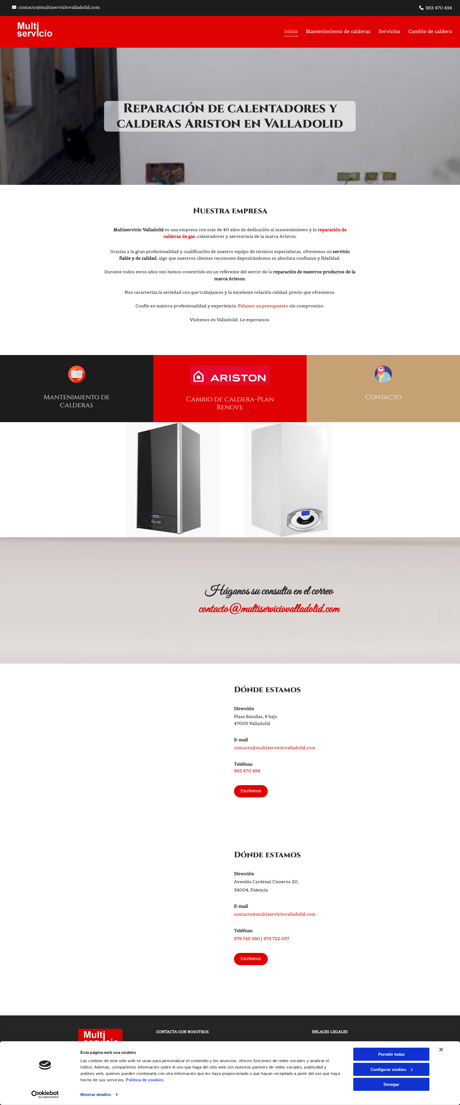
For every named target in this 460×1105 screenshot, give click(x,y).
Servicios (389, 31)
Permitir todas (391, 1054)
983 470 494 (439, 7)
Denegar (391, 1084)
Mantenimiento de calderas (338, 31)
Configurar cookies (388, 1069)
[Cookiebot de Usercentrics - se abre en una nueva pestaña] (45, 1095)
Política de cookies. (145, 1080)
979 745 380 (247, 938)
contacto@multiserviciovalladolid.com (59, 7)
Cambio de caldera (430, 31)
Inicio (291, 31)
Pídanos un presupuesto (263, 305)
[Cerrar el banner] (441, 1049)
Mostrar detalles (95, 1094)
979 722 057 (276, 938)
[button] (251, 791)
